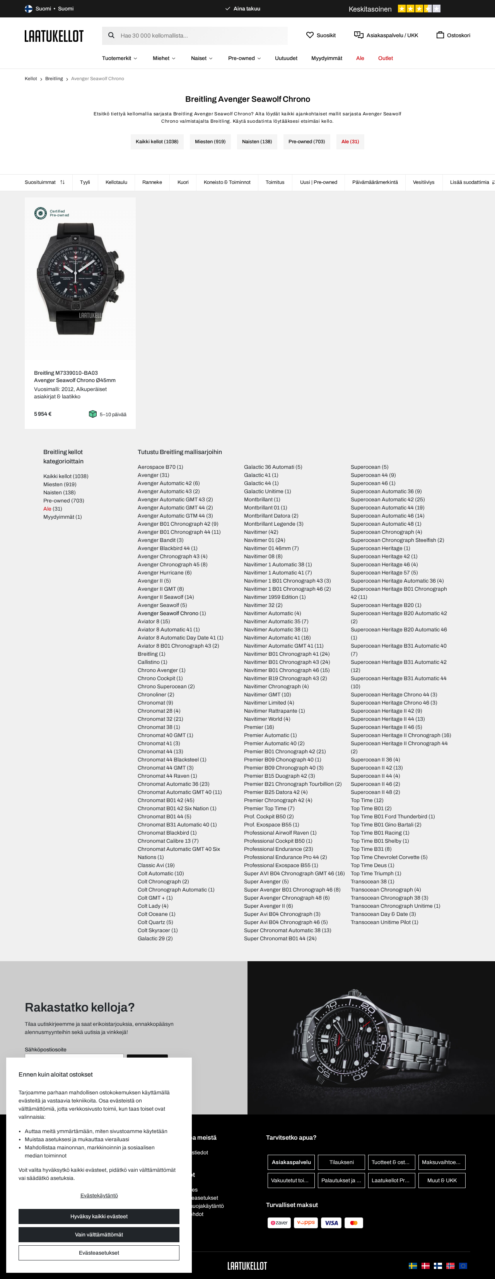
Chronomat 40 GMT (162, 735)
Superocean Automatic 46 (382, 516)
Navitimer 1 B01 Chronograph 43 (283, 581)
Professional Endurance (273, 849)
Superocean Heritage (377, 548)
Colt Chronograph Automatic (172, 890)
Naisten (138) (257, 141)
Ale (360, 58)
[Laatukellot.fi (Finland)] (438, 1265)
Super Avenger (262, 882)
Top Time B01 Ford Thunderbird (389, 817)
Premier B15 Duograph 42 (275, 776)
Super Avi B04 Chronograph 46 (282, 922)
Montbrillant (258, 499)
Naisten (52, 492)
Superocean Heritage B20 (382, 605)
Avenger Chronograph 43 (169, 556)
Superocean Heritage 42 (380, 556)
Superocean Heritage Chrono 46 (390, 703)
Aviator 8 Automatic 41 (165, 630)
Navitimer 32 (259, 605)
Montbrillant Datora (267, 516)
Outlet (385, 58)
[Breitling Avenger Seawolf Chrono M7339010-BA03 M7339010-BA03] (80, 278)
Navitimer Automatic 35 (272, 621)
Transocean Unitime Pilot (381, 922)
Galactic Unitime (263, 491)
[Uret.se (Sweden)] (413, 1265)
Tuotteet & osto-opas (393, 1162)
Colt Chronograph (159, 882)
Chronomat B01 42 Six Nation (173, 808)
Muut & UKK (442, 1180)
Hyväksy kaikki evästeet (99, 1216)
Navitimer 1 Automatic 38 (274, 564)
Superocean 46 (369, 483)
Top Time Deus (369, 865)
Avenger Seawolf (158, 605)
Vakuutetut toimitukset (293, 1180)
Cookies (188, 1190)
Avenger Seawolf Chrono (168, 613)
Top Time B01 (367, 808)
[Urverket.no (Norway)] (451, 1265)
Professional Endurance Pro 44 (281, 857)
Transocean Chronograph (382, 890)
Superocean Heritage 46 (380, 564)
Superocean (366, 467)
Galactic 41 (257, 475)
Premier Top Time (265, 808)
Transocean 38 (369, 882)
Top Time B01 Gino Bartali (382, 825)
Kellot (31, 78)
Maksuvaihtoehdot (444, 1162)
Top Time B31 (367, 849)
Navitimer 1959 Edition (271, 597)
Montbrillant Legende (269, 524)
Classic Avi (151, 865)
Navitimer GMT (262, 695)
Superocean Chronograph (382, 532)
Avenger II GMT (157, 589)
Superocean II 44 (371, 776)
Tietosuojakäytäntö (201, 1206)
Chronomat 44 (155, 751)
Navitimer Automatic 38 (272, 630)
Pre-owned (241, 58)
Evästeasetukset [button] (198, 1198)
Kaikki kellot (57, 476)
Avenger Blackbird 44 (164, 548)
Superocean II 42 (371, 768)
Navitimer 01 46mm (267, 548)
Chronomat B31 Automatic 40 (173, 825)
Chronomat (151, 703)
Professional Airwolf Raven (276, 833)
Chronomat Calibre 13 (164, 841)
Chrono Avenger (158, 670)
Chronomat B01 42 (160, 800)
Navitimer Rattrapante (270, 711)
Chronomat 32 (155, 719)
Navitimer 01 (259, 540)
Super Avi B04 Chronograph (278, 914)
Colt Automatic (155, 873)
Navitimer (255, 532)
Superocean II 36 (371, 760)
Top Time (362, 800)
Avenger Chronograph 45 (169, 564)
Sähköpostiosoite (46, 1050)
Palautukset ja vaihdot (343, 1180)
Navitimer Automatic (268, 613)
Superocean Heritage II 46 (382, 727)
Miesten (53, 484)
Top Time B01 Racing (376, 833)
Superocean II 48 (371, 792)
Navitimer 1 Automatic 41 (274, 573)
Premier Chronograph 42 (274, 800)
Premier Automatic (266, 735)
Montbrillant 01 (262, 508)
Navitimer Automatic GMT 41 (278, 646)
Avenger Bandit (157, 540)
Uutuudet (286, 58)
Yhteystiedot (193, 1153)
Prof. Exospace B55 (268, 825)
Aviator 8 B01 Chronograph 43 (174, 646)
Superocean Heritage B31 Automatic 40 (399, 646)
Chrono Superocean (162, 686)
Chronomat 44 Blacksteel (168, 760)
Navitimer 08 (259, 556)
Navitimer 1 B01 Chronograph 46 (283, 589)
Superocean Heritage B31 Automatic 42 (399, 662)
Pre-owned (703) (306, 141)
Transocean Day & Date (379, 914)
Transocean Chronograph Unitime (392, 906)
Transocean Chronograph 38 (385, 898)
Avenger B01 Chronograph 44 (174, 532)
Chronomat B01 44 (160, 817)
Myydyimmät (326, 58)
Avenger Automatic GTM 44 (171, 516)
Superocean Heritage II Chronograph (395, 735)
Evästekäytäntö (99, 1195)
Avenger (148, 475)
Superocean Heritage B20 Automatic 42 (399, 613)
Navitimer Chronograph (272, 686)
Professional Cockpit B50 (274, 841)
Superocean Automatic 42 (382, 499)
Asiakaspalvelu (291, 1162)
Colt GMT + (151, 898)
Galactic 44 (257, 483)
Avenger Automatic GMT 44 (171, 508)
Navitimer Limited (265, 703)
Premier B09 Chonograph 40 (279, 760)
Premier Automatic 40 (270, 743)
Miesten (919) (210, 141)
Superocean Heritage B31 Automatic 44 (399, 678)
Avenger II (150, 581)
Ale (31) (350, 141)
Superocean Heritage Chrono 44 (390, 695)
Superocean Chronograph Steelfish (393, 540)
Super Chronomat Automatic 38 (282, 930)
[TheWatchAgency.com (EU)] (463, 1265)
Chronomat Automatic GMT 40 (175, 792)
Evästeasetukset (99, 1253)
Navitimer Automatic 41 (272, 638)
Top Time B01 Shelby (376, 841)
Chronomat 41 (155, 743)
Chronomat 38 (155, 727)
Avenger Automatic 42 (165, 483)
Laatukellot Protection (393, 1180)
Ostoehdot (190, 1214)
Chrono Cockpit (156, 678)
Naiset (199, 58)
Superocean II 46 (371, 784)
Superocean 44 (369, 475)
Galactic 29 (151, 938)
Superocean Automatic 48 (382, 524)
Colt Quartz (151, 922)
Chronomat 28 (155, 711)
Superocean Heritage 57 (380, 573)
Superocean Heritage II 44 (382, 719)
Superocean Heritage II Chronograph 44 (399, 743)
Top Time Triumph (372, 873)
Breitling (54, 78)
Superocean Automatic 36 (382, 491)
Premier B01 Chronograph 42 (279, 751)
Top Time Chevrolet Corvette (385, 857)
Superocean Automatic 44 (382, 508)
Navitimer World (263, 719)
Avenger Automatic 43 (165, 491)
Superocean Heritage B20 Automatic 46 (399, 630)
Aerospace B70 (157, 467)
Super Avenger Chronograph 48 (283, 898)
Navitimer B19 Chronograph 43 (281, 678)
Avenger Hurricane (161, 573)
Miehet (161, 58)
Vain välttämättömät (99, 1235)
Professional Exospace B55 (277, 865)
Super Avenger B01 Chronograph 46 (288, 890)
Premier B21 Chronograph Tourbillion (289, 784)
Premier (253, 727)
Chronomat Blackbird (163, 833)
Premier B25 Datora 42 (272, 792)
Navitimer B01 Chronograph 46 (281, 670)
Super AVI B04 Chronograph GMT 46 (289, 873)
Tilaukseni (341, 1162)
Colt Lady (149, 906)
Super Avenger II (264, 906)
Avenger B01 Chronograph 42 (174, 524)
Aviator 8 (148, 621)
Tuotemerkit (116, 58)
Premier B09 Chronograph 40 (280, 768)
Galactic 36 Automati (269, 467)
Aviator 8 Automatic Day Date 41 (177, 638)
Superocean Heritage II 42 (382, 711)
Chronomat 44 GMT (162, 768)
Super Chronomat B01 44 (275, 938)
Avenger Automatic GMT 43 (171, 499)
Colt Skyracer (154, 930)
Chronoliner (152, 695)
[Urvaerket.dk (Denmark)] (426, 1265)
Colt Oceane (153, 914)
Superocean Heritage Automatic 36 (393, 581)
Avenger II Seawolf (160, 597)
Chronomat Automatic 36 (168, 784)
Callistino (149, 662)
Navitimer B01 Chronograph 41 (281, 654)
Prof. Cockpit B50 (265, 817)
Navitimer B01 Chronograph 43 (281, 662)
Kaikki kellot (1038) (157, 141)
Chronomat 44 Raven (163, 776)
